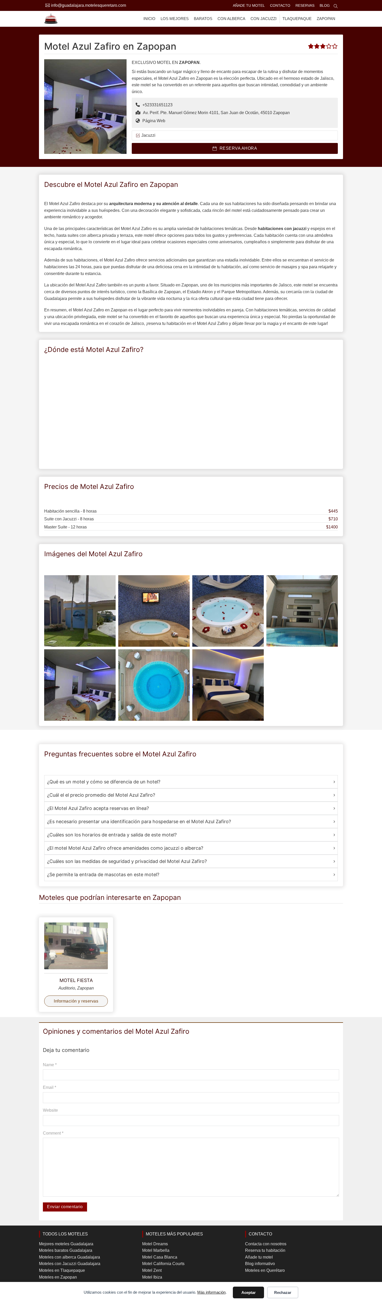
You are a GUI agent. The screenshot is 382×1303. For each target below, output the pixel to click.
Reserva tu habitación (265, 1250)
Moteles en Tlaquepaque (62, 1270)
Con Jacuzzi (263, 18)
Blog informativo (260, 1263)
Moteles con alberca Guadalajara (69, 1257)
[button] (191, 781)
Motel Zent (152, 1270)
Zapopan (326, 18)
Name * (50, 1065)
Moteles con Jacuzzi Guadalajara (69, 1263)
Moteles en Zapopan (58, 1277)
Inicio (149, 18)
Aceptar (248, 1292)
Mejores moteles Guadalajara (66, 1244)
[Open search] (336, 6)
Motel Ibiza (152, 1277)
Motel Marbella (155, 1250)
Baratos (203, 18)
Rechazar (282, 1292)
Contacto (280, 5)
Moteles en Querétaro (265, 1270)
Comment (53, 1133)
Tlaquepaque (297, 18)
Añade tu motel (249, 5)
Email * (49, 1087)
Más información (211, 1292)
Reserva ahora (238, 148)
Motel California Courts (163, 1263)
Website (50, 1110)
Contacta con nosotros (265, 1244)
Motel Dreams (155, 1244)
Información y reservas (76, 1001)
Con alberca (231, 18)
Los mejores (175, 18)
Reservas (304, 5)
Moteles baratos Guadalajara (65, 1250)
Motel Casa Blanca (159, 1257)
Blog (325, 5)
